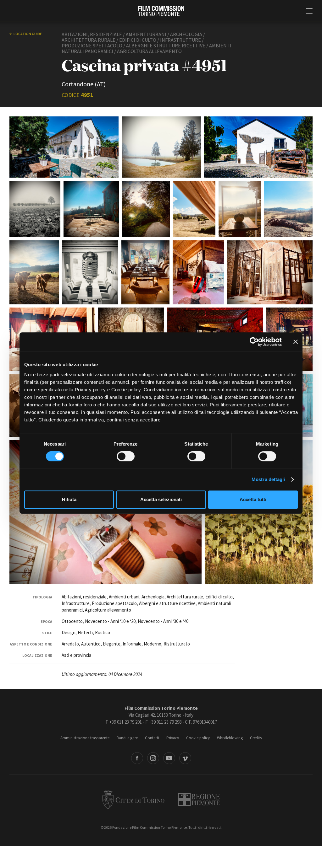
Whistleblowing (230, 738)
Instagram (153, 758)
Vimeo (185, 758)
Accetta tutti (253, 499)
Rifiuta (69, 499)
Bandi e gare (127, 738)
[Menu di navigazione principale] (309, 11)
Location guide (28, 33)
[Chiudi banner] (295, 342)
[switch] (126, 456)
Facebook (137, 758)
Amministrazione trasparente (84, 738)
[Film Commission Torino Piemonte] (161, 11)
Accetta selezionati (161, 499)
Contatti (152, 738)
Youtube (169, 758)
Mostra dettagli (268, 479)
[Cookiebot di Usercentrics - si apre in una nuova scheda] (254, 341)
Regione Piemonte (199, 799)
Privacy (172, 738)
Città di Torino (133, 799)
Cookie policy (198, 738)
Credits (256, 738)
